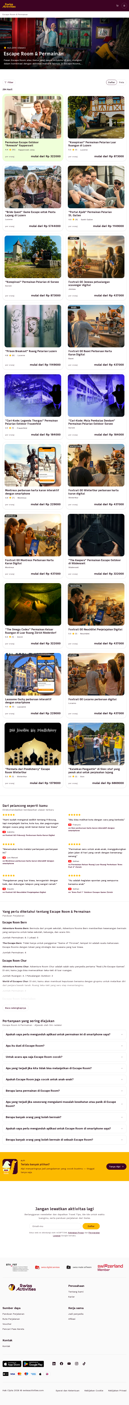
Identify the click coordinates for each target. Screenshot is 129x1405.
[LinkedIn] (53, 1363)
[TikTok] (84, 1363)
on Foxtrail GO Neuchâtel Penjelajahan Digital (24, 892)
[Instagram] (76, 1363)
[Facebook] (61, 1363)
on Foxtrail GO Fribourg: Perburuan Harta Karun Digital (29, 835)
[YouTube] (69, 1363)
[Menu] (124, 5)
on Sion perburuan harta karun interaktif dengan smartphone (91, 829)
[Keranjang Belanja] (117, 5)
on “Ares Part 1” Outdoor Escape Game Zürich (90, 892)
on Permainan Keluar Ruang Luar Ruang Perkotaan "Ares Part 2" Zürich (95, 865)
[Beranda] (9, 5)
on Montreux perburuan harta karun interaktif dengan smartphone (28, 862)
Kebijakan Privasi (76, 1233)
